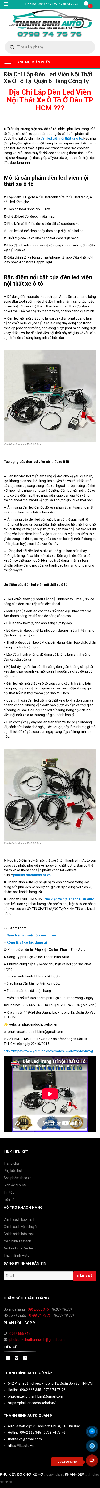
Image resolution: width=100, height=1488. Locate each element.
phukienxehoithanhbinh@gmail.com (37, 1340)
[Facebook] (8, 1358)
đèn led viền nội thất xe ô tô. (62, 138)
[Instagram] (25, 1358)
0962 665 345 (38, 1309)
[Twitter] (16, 1358)
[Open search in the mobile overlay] (50, 47)
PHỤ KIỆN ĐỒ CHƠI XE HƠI (22, 1474)
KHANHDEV (74, 1474)
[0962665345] (94, 1462)
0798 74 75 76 (40, 1315)
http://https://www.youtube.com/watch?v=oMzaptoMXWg (48, 1051)
